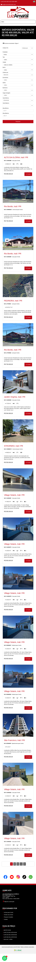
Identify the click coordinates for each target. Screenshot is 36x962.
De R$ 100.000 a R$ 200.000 (10, 932)
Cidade (4, 62)
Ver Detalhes (28, 174)
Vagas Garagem (6, 93)
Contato (6, 919)
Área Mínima (6, 108)
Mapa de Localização (9, 901)
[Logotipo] (18, 13)
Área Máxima (6, 113)
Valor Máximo (6, 103)
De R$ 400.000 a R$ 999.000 (10, 937)
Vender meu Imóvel (8, 914)
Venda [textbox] (5, 54)
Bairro (4, 67)
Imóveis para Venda (8, 912)
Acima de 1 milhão (8, 939)
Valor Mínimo (6, 98)
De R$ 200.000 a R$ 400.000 (10, 934)
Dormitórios (5, 77)
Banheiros (5, 87)
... (21, 864)
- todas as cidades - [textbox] (8, 64)
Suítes (4, 82)
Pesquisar (18, 121)
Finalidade (5, 52)
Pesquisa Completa (8, 917)
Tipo (4, 57)
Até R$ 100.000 (7, 930)
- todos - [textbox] (5, 59)
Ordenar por (5, 72)
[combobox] (18, 54)
